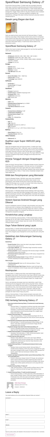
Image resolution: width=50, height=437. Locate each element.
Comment (8, 397)
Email (7, 419)
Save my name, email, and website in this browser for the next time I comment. (24, 431)
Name (7, 414)
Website (7, 424)
